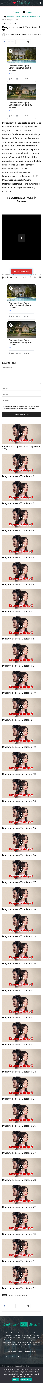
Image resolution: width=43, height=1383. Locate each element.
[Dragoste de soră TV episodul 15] (21, 815)
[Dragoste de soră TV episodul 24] (21, 1059)
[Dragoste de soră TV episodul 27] (21, 1140)
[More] (28, 42)
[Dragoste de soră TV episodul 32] (21, 1275)
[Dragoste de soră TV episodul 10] (21, 680)
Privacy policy (26, 1380)
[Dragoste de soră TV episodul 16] (21, 842)
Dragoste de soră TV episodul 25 (19, 1098)
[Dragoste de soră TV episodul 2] (21, 464)
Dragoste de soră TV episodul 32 (19, 1288)
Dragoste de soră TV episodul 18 (19, 909)
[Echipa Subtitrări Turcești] (4, 34)
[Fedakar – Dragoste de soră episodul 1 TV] (21, 434)
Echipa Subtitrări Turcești (17, 34)
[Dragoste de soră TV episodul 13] (21, 761)
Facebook (18, 12)
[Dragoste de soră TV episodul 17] (21, 869)
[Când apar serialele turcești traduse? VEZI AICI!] (5, 17)
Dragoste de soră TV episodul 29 (19, 1207)
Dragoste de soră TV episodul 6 (18, 584)
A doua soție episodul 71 (32, 277)
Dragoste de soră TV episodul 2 (18, 476)
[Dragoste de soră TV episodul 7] (21, 599)
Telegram (29, 12)
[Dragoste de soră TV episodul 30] (21, 1221)
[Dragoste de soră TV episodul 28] (21, 1167)
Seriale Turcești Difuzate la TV (18, 1295)
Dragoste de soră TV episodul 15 (19, 828)
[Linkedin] (18, 1356)
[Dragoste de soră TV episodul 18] (21, 897)
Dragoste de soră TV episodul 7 (18, 611)
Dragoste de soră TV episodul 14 (19, 801)
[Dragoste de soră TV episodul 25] (21, 1086)
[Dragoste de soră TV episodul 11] (21, 707)
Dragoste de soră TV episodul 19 (19, 936)
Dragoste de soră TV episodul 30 (19, 1234)
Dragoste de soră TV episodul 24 (19, 1071)
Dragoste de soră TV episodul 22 (19, 1017)
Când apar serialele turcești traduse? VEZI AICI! (23, 16)
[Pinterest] (24, 1356)
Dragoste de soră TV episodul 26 (19, 1126)
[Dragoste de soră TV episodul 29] (21, 1194)
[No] (40, 1375)
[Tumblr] (30, 1356)
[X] (36, 1356)
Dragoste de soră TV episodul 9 (18, 665)
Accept (15, 1380)
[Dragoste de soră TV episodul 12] (21, 734)
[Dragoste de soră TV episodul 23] (21, 1032)
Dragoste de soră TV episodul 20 (19, 963)
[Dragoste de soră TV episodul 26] (21, 1113)
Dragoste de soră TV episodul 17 (19, 882)
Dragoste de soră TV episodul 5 (18, 557)
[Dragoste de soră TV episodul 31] (21, 1248)
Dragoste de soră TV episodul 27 (19, 1153)
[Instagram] (13, 1356)
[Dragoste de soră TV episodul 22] (21, 1005)
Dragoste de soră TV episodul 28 (19, 1180)
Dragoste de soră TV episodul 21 (19, 990)
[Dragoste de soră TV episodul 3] (21, 491)
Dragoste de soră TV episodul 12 (19, 747)
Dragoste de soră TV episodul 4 (18, 530)
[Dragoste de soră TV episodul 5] (21, 545)
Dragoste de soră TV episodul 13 (19, 774)
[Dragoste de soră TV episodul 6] (21, 572)
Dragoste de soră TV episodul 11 (19, 720)
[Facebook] (13, 12)
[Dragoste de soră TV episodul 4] (21, 518)
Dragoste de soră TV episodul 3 (18, 503)
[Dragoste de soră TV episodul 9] (21, 653)
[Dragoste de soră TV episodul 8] (21, 626)
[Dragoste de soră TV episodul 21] (21, 978)
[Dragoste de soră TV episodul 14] (21, 788)
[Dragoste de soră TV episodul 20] (21, 951)
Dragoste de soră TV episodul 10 (19, 693)
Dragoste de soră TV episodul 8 (18, 638)
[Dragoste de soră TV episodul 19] (21, 924)
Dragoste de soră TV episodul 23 (19, 1044)
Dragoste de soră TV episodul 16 (19, 855)
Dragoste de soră (12, 20)
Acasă (4, 20)
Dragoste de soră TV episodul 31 (19, 1261)
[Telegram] (24, 12)
